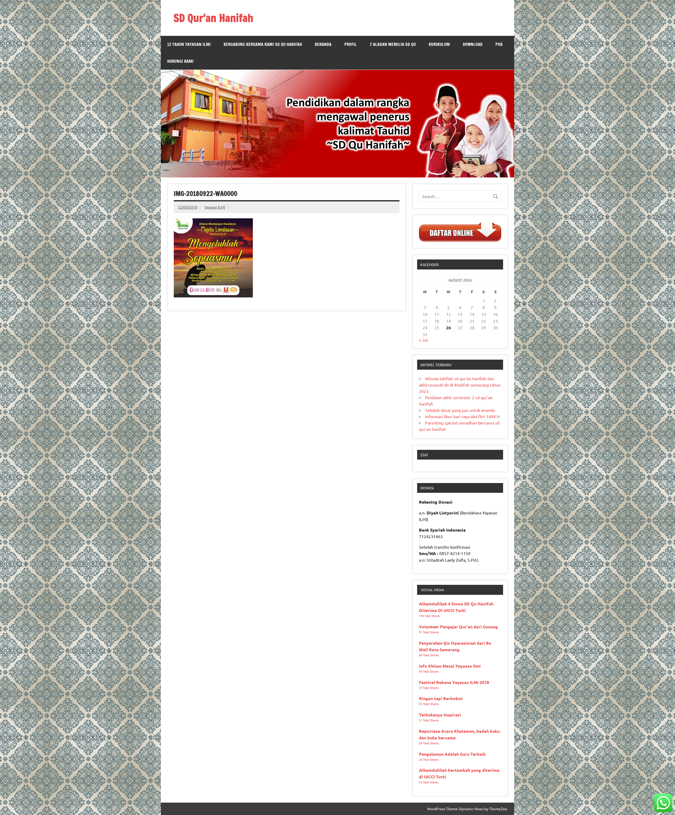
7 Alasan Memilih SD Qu (393, 44)
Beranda (323, 44)
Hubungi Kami (180, 61)
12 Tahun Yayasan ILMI (189, 44)
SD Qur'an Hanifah (213, 17)
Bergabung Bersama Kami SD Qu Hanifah (263, 44)
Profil (350, 44)
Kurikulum (439, 44)
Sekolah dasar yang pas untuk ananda (460, 410)
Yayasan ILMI (214, 207)
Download (473, 44)
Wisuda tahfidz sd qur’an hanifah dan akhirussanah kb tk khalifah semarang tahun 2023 (460, 385)
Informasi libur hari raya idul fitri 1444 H (462, 416)
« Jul (423, 340)
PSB (499, 44)
